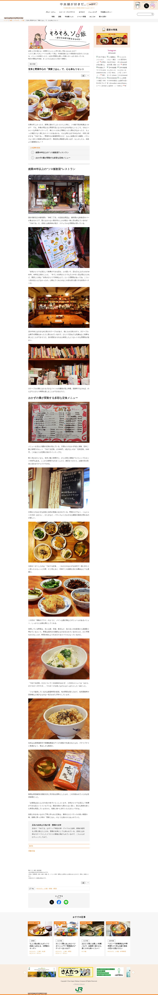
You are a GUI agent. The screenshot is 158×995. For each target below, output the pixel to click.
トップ (5, 20)
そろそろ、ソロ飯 (19, 20)
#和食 (50, 888)
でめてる (31, 851)
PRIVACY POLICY (79, 984)
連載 (11, 20)
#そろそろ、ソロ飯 (42, 888)
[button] (24, 972)
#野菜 (55, 888)
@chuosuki (112, 53)
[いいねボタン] (83, 75)
